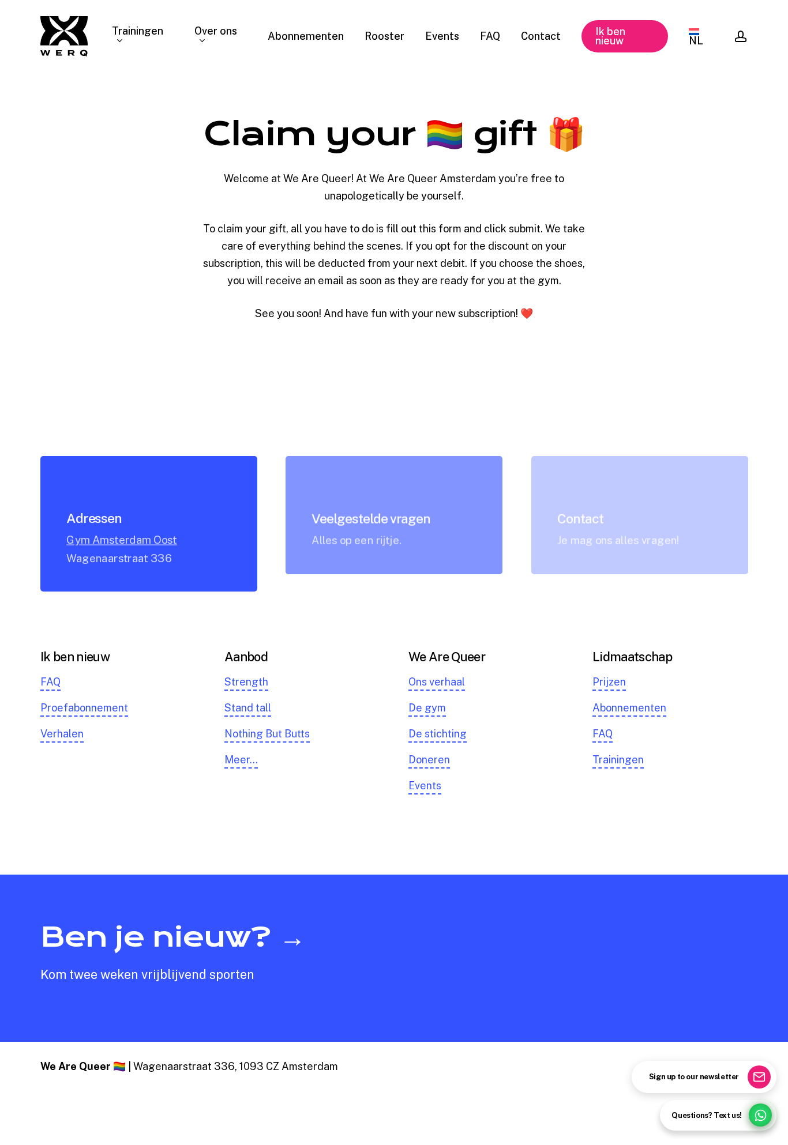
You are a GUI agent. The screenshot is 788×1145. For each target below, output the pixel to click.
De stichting (437, 734)
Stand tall (247, 708)
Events (424, 785)
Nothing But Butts (267, 734)
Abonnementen (629, 708)
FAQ (50, 682)
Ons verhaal (436, 682)
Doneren (429, 760)
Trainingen (618, 760)
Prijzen (609, 682)
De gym (427, 708)
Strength (246, 682)
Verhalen (62, 734)
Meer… (241, 760)
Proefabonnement (84, 708)
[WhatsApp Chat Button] (760, 1115)
